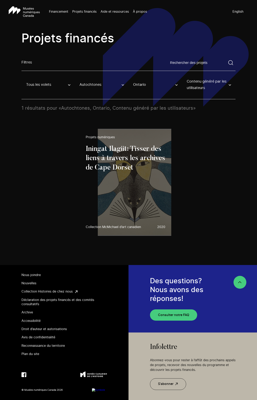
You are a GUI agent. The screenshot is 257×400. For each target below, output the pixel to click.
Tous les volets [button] (38, 85)
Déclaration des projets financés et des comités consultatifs (57, 302)
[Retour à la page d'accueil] (24, 12)
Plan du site (30, 354)
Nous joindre (31, 275)
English (238, 11)
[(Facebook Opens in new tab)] (23, 374)
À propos (140, 11)
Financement (58, 11)
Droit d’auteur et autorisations (44, 329)
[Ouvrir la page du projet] (128, 182)
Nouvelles (28, 283)
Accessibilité (31, 320)
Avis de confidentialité (38, 337)
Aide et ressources (115, 11)
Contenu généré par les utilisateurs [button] (206, 85)
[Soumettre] (231, 63)
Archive (27, 312)
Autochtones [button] (90, 85)
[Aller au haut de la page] (240, 282)
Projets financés (84, 11)
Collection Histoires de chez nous (47, 291)
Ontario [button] (139, 85)
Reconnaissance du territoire (43, 345)
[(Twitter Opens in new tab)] (32, 374)
